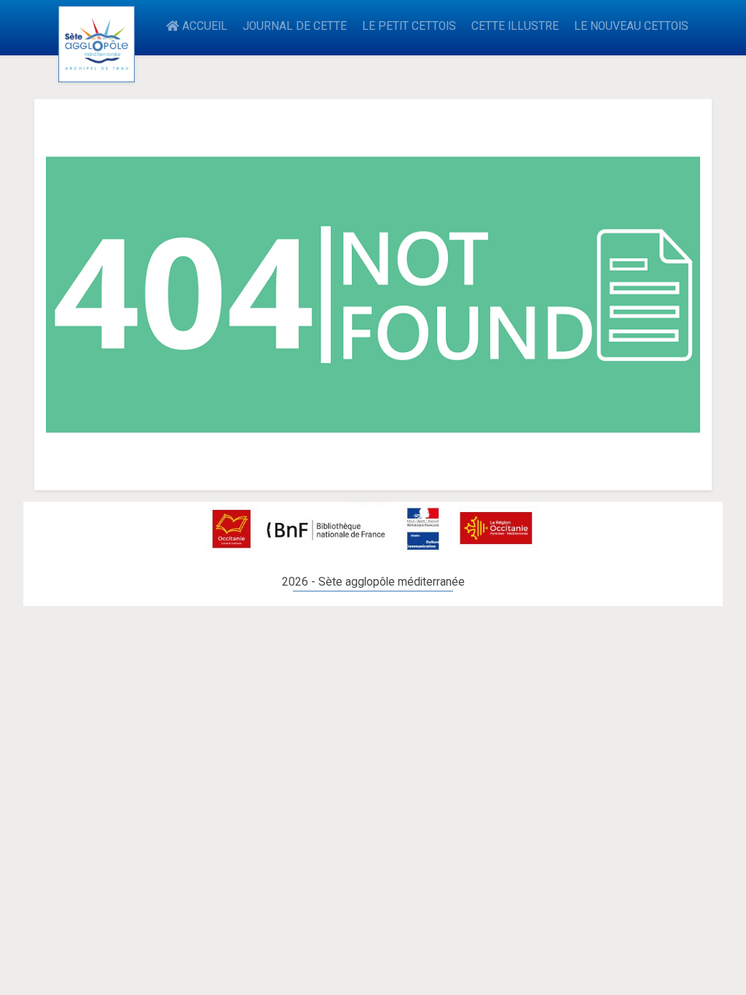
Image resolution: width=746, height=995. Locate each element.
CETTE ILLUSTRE (515, 26)
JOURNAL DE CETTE (295, 26)
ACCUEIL (203, 26)
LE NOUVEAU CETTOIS (631, 26)
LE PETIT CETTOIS (409, 26)
